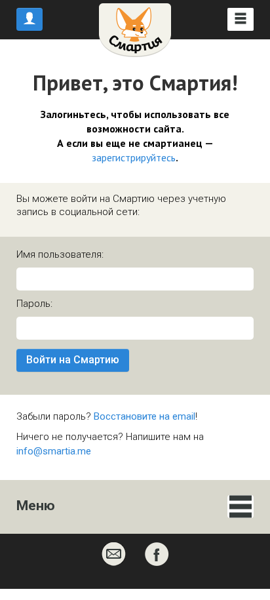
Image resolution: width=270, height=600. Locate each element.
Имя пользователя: (60, 254)
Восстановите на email (144, 416)
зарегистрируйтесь (134, 157)
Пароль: (34, 304)
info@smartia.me (53, 451)
